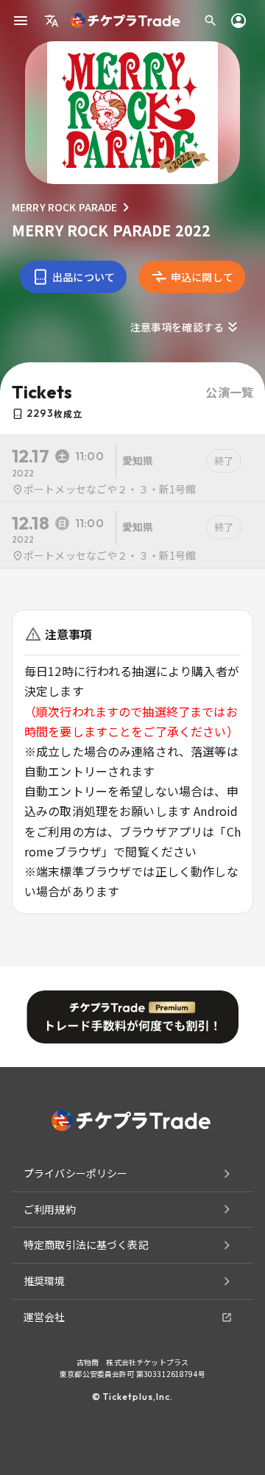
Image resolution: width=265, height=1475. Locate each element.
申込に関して (202, 277)
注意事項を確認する (177, 327)
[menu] (20, 20)
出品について (83, 277)
